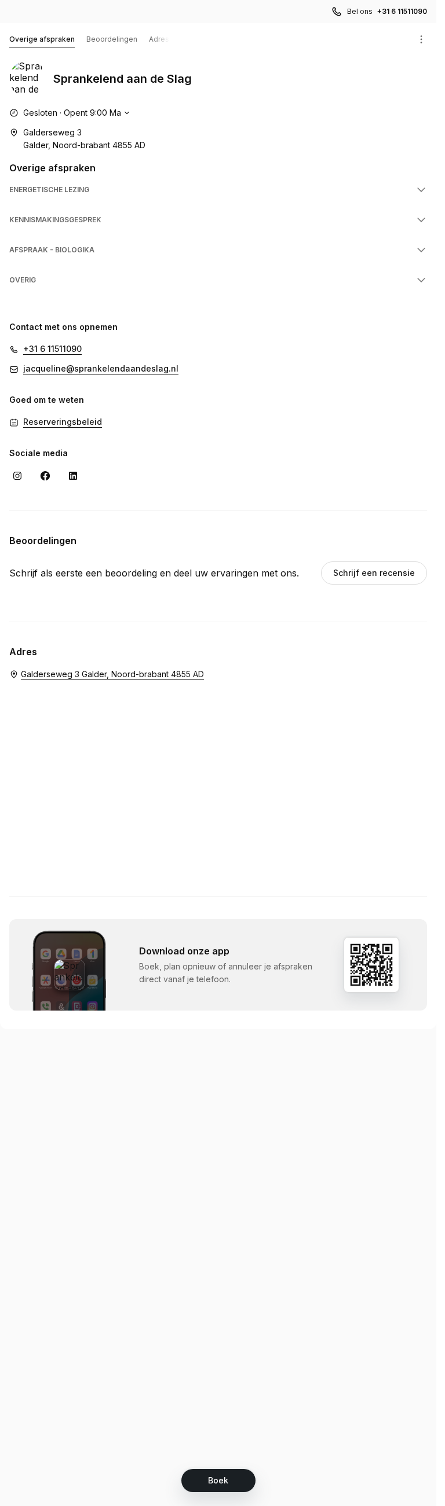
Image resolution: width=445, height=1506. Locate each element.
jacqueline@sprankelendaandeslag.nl (100, 368)
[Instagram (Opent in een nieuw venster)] (17, 475)
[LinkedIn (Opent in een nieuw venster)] (73, 475)
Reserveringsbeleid (62, 422)
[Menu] (421, 39)
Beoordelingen (111, 39)
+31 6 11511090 (402, 11)
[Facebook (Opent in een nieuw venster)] (45, 475)
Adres (159, 39)
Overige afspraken (42, 39)
